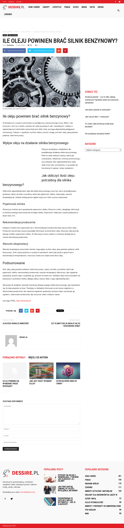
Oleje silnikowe (12, 35)
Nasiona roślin (92, 483)
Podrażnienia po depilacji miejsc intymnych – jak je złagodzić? (66, 501)
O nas (4, 2)
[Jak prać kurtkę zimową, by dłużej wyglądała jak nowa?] (50, 490)
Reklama (11, 2)
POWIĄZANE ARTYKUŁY (14, 357)
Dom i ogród (34, 7)
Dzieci (76, 7)
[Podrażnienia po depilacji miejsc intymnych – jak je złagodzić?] (50, 501)
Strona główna (7, 32)
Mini (87, 513)
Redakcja (10, 45)
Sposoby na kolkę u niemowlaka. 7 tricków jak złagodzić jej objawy (68, 478)
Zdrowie (8, 14)
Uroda (101, 7)
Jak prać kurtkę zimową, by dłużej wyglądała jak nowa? (68, 489)
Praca (67, 7)
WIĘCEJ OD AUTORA (38, 357)
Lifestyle (56, 7)
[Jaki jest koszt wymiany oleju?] (41, 371)
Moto (4, 35)
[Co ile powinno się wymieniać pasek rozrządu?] (15, 371)
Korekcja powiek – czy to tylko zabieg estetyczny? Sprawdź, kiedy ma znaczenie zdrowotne (102, 100)
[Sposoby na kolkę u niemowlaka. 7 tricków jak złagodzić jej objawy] (50, 478)
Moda (84, 7)
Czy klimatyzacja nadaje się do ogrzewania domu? (65, 324)
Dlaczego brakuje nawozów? (16, 323)
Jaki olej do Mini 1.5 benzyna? (97, 116)
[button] (118, 11)
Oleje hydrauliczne (94, 502)
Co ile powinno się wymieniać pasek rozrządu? (11, 383)
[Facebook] (115, 1)
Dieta (92, 7)
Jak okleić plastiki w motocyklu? (98, 109)
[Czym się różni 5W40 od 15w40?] (68, 371)
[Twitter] (119, 1)
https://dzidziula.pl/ (23, 301)
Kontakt (18, 2)
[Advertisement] (62, 24)
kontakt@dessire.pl (27, 492)
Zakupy (46, 7)
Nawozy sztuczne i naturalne (98, 491)
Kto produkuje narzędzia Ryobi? (97, 133)
